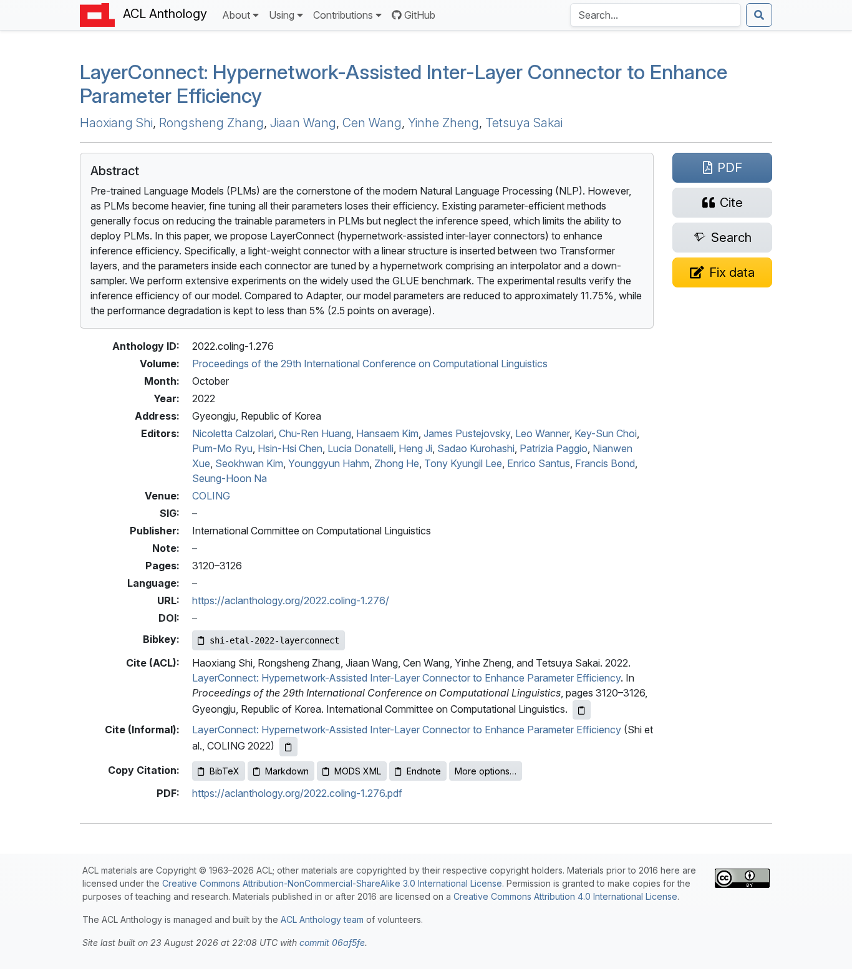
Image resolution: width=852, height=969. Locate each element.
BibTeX (225, 771)
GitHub (419, 15)
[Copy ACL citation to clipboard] (582, 710)
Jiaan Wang (303, 122)
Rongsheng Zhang (211, 122)
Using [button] (281, 15)
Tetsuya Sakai (524, 122)
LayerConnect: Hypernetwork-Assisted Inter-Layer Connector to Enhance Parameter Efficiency (406, 678)
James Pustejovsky (467, 433)
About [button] (236, 15)
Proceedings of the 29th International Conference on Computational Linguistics (370, 363)
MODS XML (357, 771)
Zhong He (396, 463)
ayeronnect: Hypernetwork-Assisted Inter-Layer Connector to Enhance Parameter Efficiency (403, 84)
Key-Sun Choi (605, 433)
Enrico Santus (538, 463)
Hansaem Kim (387, 433)
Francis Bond (605, 463)
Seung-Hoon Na (229, 478)
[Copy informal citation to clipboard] (288, 746)
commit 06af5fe (332, 942)
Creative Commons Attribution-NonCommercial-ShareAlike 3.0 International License (332, 883)
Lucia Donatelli (360, 448)
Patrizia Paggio (554, 448)
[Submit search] (759, 15)
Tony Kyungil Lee (463, 463)
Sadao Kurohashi (476, 448)
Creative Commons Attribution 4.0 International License (565, 896)
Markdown (287, 771)
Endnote (424, 771)
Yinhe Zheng (443, 122)
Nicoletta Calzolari (233, 433)
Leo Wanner (542, 433)
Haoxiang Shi (116, 122)
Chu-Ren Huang (315, 433)
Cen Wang (372, 122)
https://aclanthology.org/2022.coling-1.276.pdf (297, 793)
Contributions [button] (343, 15)
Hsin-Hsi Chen (290, 448)
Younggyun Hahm (328, 463)
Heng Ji (415, 448)
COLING (211, 495)
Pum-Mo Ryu (222, 448)
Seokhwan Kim (249, 463)
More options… (485, 771)
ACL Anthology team (322, 919)
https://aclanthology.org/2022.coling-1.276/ (290, 600)
